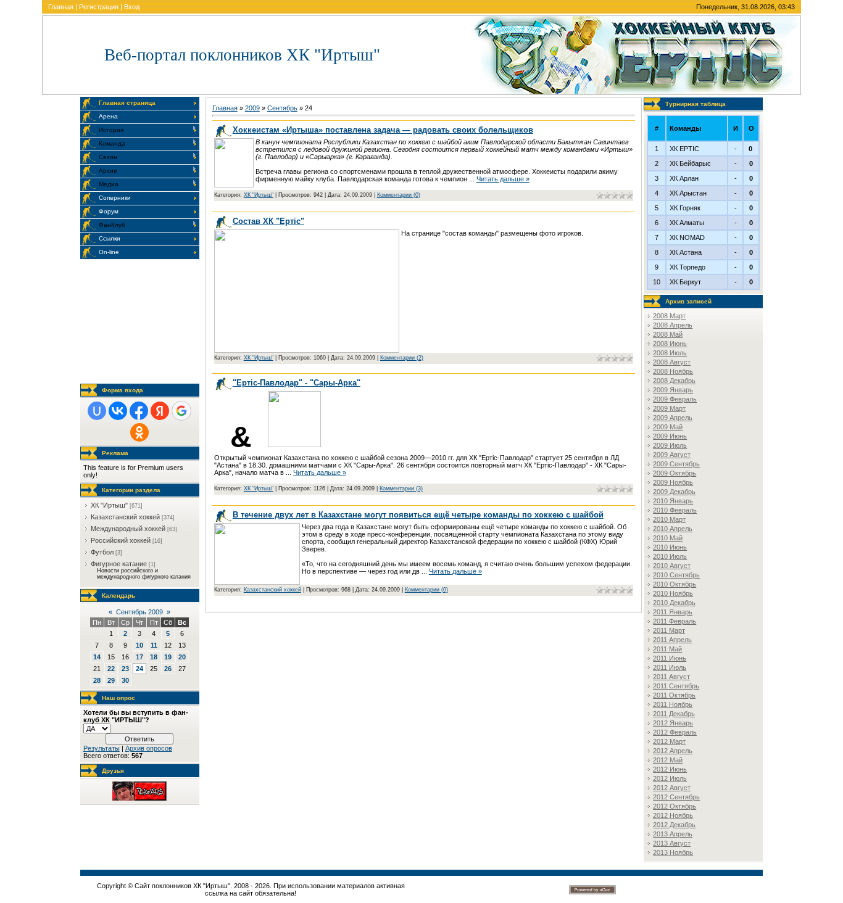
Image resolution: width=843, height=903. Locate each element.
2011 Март (669, 630)
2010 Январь (673, 501)
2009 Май (668, 427)
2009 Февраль (675, 399)
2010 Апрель (672, 528)
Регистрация (98, 6)
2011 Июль (669, 667)
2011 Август (671, 676)
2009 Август (672, 454)
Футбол (102, 552)
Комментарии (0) (398, 195)
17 (139, 657)
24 (139, 668)
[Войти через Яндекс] (160, 411)
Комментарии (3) (401, 488)
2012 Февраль (675, 732)
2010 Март (669, 519)
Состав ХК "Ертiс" (268, 221)
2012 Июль (670, 778)
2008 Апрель (672, 325)
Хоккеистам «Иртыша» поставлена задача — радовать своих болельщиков (383, 129)
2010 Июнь (670, 547)
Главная (60, 6)
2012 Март (669, 741)
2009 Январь (673, 390)
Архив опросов (148, 748)
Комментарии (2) (401, 358)
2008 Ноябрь (673, 371)
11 (154, 645)
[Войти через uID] (97, 411)
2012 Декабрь (674, 824)
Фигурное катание (119, 563)
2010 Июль (670, 556)
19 (168, 657)
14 (97, 657)
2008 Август (672, 362)
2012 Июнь (670, 769)
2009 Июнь (670, 436)
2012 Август (672, 787)
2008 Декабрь (674, 380)
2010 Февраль (675, 510)
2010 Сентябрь (676, 575)
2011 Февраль (674, 621)
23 (125, 668)
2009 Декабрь (674, 491)
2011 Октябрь (674, 695)
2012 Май (668, 760)
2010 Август (672, 565)
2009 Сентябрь (676, 464)
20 (182, 657)
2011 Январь (672, 612)
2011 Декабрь (674, 713)
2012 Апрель (672, 750)
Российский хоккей (121, 540)
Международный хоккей (128, 528)
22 (111, 668)
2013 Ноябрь (673, 852)
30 (125, 680)
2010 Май (668, 538)
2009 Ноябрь (673, 482)
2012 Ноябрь (673, 815)
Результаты (101, 748)
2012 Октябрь (674, 806)
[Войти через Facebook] (139, 411)
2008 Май (668, 334)
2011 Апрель (672, 639)
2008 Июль (670, 353)
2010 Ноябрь (673, 593)
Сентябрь (282, 108)
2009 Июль (670, 445)
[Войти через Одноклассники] (139, 432)
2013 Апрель (672, 834)
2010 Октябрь (674, 584)
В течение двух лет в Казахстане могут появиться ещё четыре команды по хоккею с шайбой (418, 514)
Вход (131, 6)
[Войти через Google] (181, 411)
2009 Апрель (672, 417)
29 (111, 680)
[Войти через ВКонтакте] (118, 411)
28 (97, 680)
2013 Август (672, 843)
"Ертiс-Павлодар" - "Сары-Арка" (296, 382)
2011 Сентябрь (676, 686)
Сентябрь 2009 (139, 612)
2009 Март (669, 408)
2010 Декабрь (674, 602)
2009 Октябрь (674, 473)
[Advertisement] (142, 321)
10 (139, 645)
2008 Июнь (670, 343)
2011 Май (667, 649)
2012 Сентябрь (676, 797)
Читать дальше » (502, 179)
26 (168, 668)
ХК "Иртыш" (109, 505)
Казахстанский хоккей (125, 517)
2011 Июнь (669, 658)
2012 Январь (673, 723)
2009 (252, 108)
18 (153, 657)
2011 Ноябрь (672, 704)
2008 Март (669, 316)
